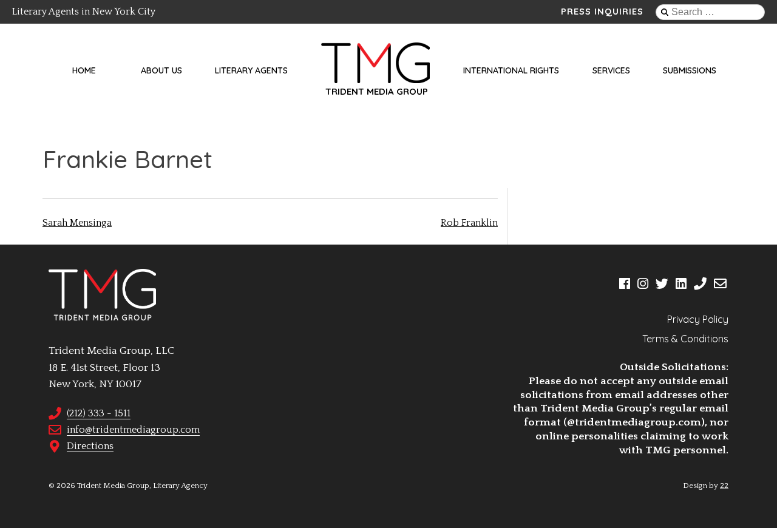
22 (724, 485)
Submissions (689, 70)
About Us (161, 70)
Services (611, 70)
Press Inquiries (602, 11)
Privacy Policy (697, 319)
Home (84, 70)
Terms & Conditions (685, 339)
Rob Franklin (469, 222)
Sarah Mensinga (77, 222)
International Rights (511, 70)
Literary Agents (251, 70)
